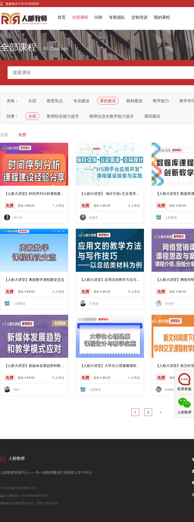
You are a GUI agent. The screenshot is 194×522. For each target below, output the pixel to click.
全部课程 (80, 17)
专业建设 (81, 100)
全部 (32, 100)
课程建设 (108, 100)
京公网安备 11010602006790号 (26, 495)
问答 (98, 17)
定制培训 (139, 17)
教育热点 (55, 100)
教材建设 (134, 100)
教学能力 (161, 100)
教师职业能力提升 (63, 116)
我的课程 (162, 17)
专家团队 (117, 17)
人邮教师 (29, 18)
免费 (22, 134)
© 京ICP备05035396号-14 (18, 488)
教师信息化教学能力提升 (111, 116)
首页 (62, 17)
